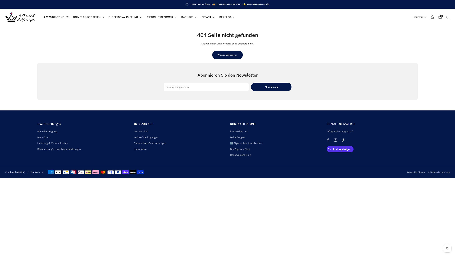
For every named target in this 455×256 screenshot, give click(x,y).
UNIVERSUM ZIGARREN (86, 17)
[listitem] (227, 4)
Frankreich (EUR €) (15, 172)
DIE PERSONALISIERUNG (123, 17)
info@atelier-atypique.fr (340, 131)
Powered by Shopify (416, 172)
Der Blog (225, 17)
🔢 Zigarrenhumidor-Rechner (246, 143)
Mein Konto (43, 137)
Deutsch (418, 17)
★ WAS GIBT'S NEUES (55, 17)
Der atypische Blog (240, 154)
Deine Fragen (237, 137)
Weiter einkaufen (227, 55)
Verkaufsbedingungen (146, 137)
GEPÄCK (206, 17)
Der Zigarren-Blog (240, 149)
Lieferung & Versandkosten (52, 143)
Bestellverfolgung (47, 131)
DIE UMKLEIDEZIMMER (159, 17)
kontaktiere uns (239, 131)
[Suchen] (448, 17)
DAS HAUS (187, 17)
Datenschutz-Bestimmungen (150, 143)
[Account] (432, 17)
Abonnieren (271, 87)
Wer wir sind (141, 131)
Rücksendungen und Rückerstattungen (59, 149)
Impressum (140, 149)
